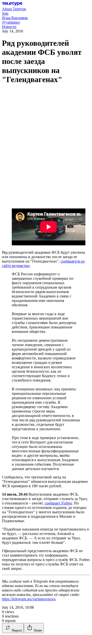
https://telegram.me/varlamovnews (28, 599)
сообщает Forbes (58, 503)
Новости (9, 27)
